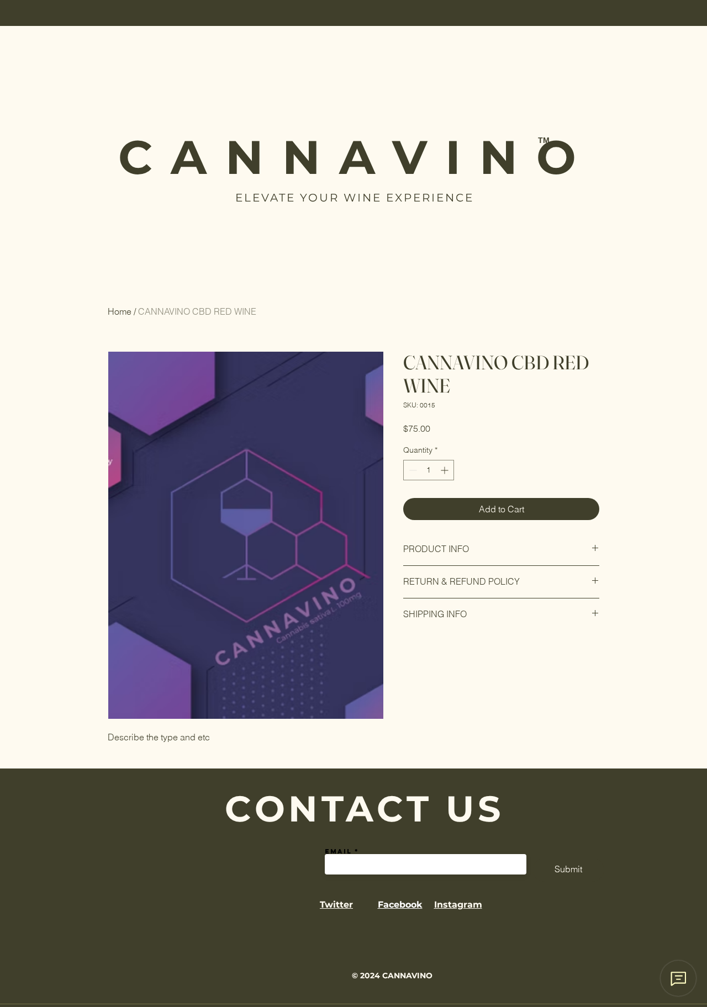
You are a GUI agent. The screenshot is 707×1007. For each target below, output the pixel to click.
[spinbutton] (429, 470)
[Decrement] (412, 470)
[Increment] (445, 470)
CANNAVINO (356, 157)
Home (119, 311)
